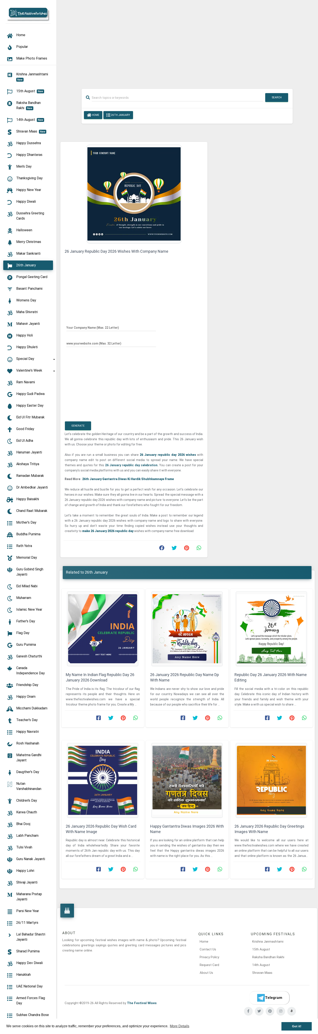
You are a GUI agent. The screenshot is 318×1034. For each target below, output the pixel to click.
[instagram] (280, 1011)
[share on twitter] (174, 549)
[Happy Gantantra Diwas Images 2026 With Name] (187, 780)
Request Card (209, 965)
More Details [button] (179, 1026)
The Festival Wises (142, 1003)
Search (277, 97)
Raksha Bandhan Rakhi (268, 957)
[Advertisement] (187, 41)
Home (95, 115)
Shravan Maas (262, 973)
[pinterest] (270, 1011)
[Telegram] (269, 997)
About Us (206, 973)
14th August (261, 965)
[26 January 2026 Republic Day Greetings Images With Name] (271, 780)
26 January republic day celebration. (131, 465)
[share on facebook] (162, 549)
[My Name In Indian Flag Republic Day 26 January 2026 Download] (102, 629)
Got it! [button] (296, 1026)
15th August (261, 949)
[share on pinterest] (186, 549)
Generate (78, 425)
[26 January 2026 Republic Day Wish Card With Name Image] (102, 780)
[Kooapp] (291, 1011)
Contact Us (208, 949)
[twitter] (259, 1011)
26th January (120, 115)
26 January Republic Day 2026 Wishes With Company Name (116, 251)
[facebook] (248, 1011)
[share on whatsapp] (199, 549)
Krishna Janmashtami (267, 941)
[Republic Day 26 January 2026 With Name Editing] (271, 629)
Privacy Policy (209, 957)
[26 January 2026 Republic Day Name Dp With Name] (187, 629)
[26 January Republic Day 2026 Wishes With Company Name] (134, 193)
